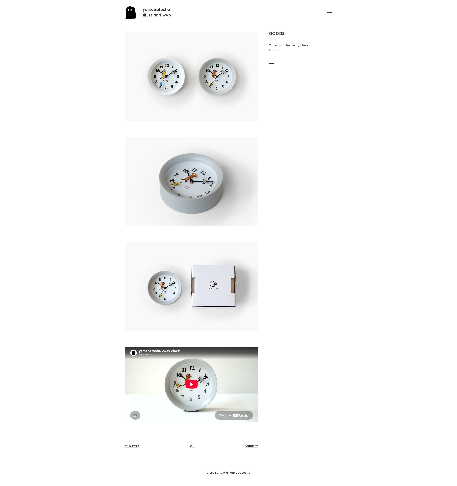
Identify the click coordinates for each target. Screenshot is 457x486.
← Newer (132, 445)
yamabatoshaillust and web (157, 12)
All (192, 445)
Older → (251, 445)
